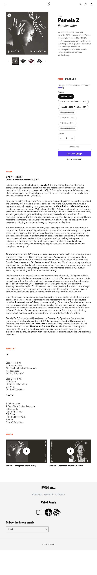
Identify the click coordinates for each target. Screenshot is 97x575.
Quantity (61, 134)
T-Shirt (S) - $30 (68, 113)
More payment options (74, 159)
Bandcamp (65, 55)
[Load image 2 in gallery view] (23, 61)
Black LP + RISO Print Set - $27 (73, 107)
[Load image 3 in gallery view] (31, 61)
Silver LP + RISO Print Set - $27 (73, 102)
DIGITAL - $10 (66, 96)
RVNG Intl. (51, 544)
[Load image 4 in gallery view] (39, 61)
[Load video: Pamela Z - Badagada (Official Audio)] (26, 451)
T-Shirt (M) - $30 (68, 118)
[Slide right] (45, 61)
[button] (5, 4)
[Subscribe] (45, 529)
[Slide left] (8, 61)
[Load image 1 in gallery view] (15, 61)
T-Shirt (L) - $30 (68, 123)
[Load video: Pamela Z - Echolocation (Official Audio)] (70, 451)
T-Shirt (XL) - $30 (68, 129)
